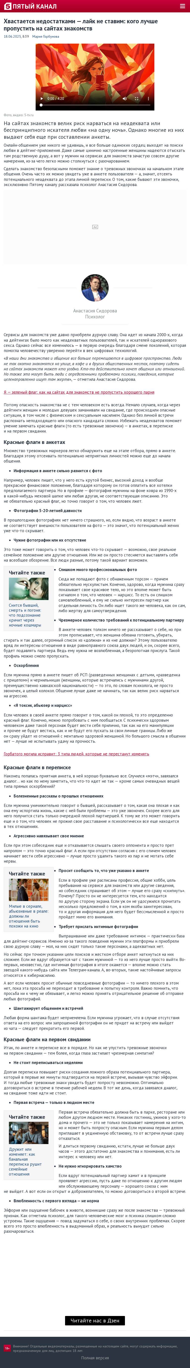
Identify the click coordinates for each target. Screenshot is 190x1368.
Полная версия (95, 1358)
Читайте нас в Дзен (95, 1320)
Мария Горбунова (45, 36)
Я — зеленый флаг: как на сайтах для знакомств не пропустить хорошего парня (79, 392)
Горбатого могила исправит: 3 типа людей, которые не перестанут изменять (76, 754)
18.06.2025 (12, 36)
